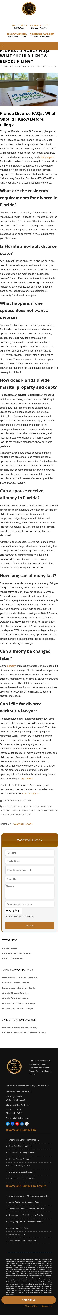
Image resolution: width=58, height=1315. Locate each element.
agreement (27, 778)
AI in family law (30, 793)
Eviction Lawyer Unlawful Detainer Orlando (24, 1033)
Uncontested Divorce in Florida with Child (26, 1209)
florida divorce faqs (24, 810)
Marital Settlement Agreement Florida (24, 1202)
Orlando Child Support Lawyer (17, 1008)
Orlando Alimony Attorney (15, 993)
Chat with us (28, 1299)
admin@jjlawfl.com (21, 1118)
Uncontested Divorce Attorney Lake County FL (28, 1196)
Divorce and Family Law (17, 801)
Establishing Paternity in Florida (18, 988)
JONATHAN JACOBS (25, 66)
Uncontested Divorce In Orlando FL (20, 977)
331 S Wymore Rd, (14, 1096)
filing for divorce (14, 806)
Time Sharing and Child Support (22, 1241)
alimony (11, 666)
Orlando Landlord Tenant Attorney (19, 1027)
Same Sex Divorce (16, 1234)
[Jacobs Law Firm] (29, 8)
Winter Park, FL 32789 (15, 1100)
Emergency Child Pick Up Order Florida (25, 1221)
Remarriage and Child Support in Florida (25, 1215)
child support (46, 157)
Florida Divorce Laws (13, 958)
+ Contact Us (46, 1306)
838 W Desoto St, (13, 1110)
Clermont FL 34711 (14, 1113)
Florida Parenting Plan (18, 1228)
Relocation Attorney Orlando (16, 953)
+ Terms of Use (30, 1306)
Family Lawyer (9, 948)
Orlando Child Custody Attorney (18, 1003)
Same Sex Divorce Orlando (15, 983)
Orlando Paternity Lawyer (15, 998)
